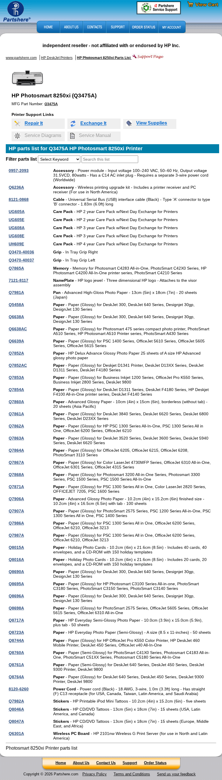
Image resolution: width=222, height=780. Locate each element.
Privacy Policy (94, 774)
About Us (81, 763)
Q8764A (16, 677)
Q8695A (16, 583)
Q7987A (16, 535)
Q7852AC (18, 365)
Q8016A (16, 559)
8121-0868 (19, 199)
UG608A (17, 227)
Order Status (155, 763)
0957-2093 (19, 170)
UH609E (16, 244)
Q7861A (16, 414)
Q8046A (16, 709)
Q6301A (16, 733)
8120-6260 (19, 689)
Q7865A (16, 268)
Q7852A (16, 353)
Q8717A (16, 620)
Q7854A (16, 389)
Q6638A (16, 316)
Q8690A (16, 571)
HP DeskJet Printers (57, 58)
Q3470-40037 (21, 260)
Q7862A (16, 426)
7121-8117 (18, 280)
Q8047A (16, 721)
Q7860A (16, 401)
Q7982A (16, 701)
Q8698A (16, 608)
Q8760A (16, 652)
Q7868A (16, 474)
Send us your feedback (176, 774)
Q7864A (16, 450)
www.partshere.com (21, 58)
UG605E (16, 219)
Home (61, 763)
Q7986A (16, 523)
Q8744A (16, 640)
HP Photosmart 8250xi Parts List (104, 58)
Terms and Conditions (132, 774)
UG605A (17, 211)
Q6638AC (18, 329)
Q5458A (16, 304)
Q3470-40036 (21, 252)
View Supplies (151, 123)
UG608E (16, 236)
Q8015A (16, 547)
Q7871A (16, 486)
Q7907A (16, 511)
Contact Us (106, 763)
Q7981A (16, 292)
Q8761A (16, 664)
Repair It (34, 123)
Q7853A (16, 377)
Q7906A (16, 498)
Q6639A (16, 341)
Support (130, 763)
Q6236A (16, 187)
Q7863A (16, 438)
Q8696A (16, 596)
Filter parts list (21, 159)
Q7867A (16, 462)
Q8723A (16, 632)
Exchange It (93, 123)
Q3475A (51, 104)
